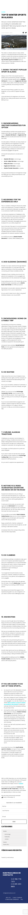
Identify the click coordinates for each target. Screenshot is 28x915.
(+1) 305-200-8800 (16, 885)
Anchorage (7, 834)
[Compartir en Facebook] (23, 33)
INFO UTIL (8, 897)
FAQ (22, 899)
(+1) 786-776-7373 (16, 880)
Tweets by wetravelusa (7, 857)
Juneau (6, 839)
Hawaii (5, 842)
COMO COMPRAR (17, 897)
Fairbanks (7, 836)
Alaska (5, 831)
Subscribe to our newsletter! (14, 802)
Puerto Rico (6, 844)
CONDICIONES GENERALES (12, 899)
